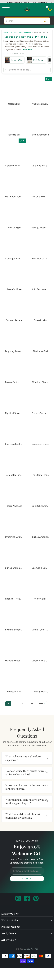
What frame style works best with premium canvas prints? (23, 815)
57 (32, 703)
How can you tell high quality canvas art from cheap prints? (25, 772)
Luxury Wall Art (31, 949)
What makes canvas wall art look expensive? (23, 758)
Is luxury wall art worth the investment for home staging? (26, 787)
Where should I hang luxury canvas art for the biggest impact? (26, 801)
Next (41, 703)
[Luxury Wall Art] (27, 9)
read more (27, 49)
